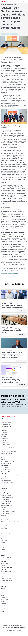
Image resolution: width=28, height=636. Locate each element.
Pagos (2, 536)
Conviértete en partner (6, 559)
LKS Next (3, 209)
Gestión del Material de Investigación (10, 521)
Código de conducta (5, 424)
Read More (21, 310)
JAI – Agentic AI (5, 492)
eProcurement (4, 519)
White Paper (4, 608)
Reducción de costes (6, 469)
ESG (2, 577)
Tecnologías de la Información (8, 461)
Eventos (3, 614)
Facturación (4, 528)
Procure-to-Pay (5, 518)
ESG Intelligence (5, 499)
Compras (3, 457)
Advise (2, 546)
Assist (2, 547)
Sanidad (3, 446)
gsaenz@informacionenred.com (9, 273)
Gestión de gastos (5, 503)
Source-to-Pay (4, 490)
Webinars (3, 613)
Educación (3, 440)
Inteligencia (3, 542)
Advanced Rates (5, 513)
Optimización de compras (7, 478)
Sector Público (4, 438)
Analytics (3, 549)
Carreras (3, 573)
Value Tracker (4, 507)
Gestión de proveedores (7, 497)
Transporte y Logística (6, 453)
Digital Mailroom (5, 532)
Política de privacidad (6, 422)
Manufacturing (4, 434)
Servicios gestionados (6, 580)
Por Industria (4, 432)
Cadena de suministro (6, 463)
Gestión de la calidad (6, 526)
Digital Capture (4, 530)
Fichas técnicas (4, 599)
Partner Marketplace (6, 557)
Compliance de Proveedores (8, 482)
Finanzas (3, 459)
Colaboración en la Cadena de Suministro (11, 524)
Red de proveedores (6, 495)
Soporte (3, 565)
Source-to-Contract (6, 501)
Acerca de (3, 569)
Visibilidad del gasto (6, 480)
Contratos (3, 515)
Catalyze (3, 538)
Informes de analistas (6, 590)
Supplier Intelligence (6, 493)
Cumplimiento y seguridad (7, 575)
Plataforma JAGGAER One (7, 578)
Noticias (3, 605)
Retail (2, 449)
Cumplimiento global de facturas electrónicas (12, 533)
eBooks (2, 601)
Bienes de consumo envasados (8, 451)
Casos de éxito (4, 563)
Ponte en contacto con (6, 426)
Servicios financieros (6, 444)
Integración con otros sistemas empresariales (12, 475)
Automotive (3, 436)
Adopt (2, 544)
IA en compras (4, 467)
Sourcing (3, 509)
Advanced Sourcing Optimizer (8, 511)
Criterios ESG (4, 473)
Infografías (3, 603)
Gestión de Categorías (6, 505)
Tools (2, 607)
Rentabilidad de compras (7, 477)
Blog (2, 592)
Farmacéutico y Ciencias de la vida (9, 448)
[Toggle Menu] (26, 1)
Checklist (3, 595)
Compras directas (5, 471)
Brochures (3, 593)
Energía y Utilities (5, 442)
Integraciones (4, 540)
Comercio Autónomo (6, 571)
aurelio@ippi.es (5, 270)
